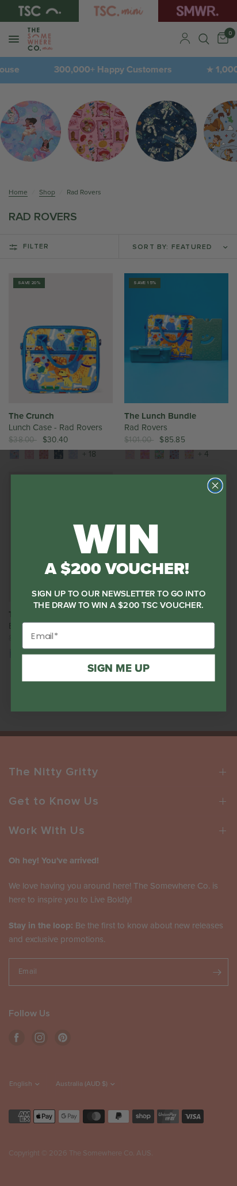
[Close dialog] (214, 485)
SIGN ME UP (118, 668)
